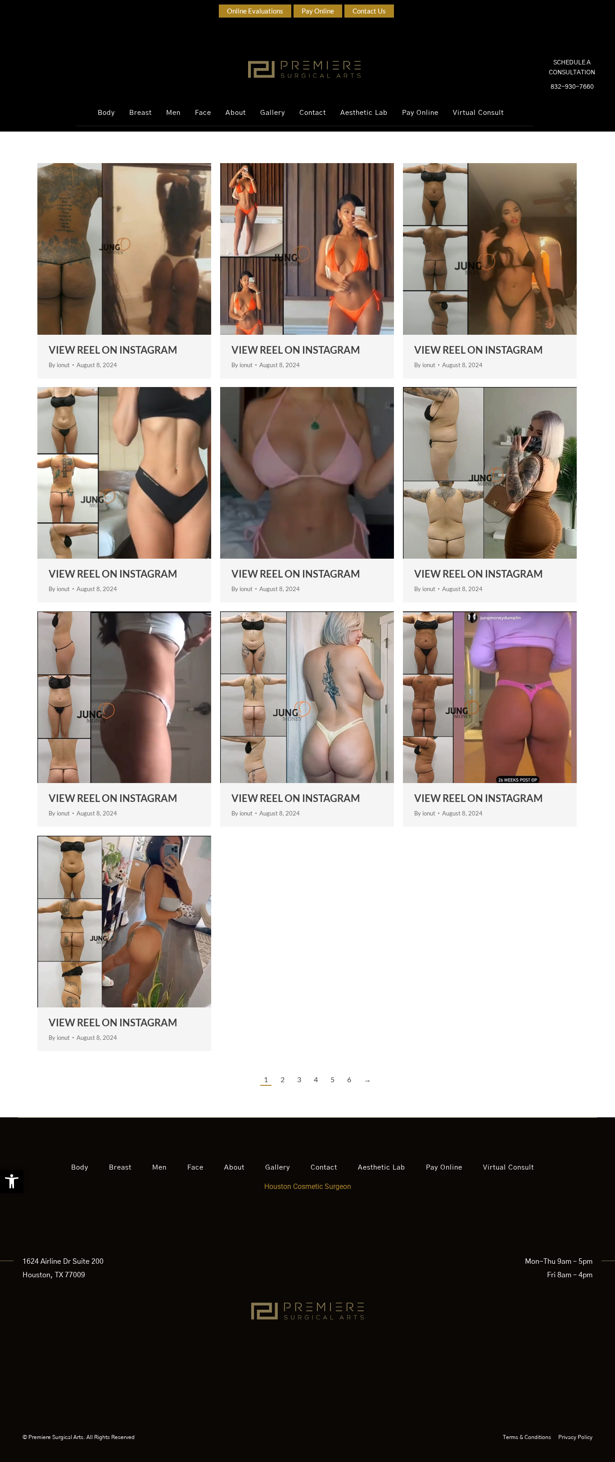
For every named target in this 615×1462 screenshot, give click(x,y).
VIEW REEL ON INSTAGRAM (113, 350)
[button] (11, 1181)
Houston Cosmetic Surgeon (307, 1186)
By (59, 365)
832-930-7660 (572, 87)
